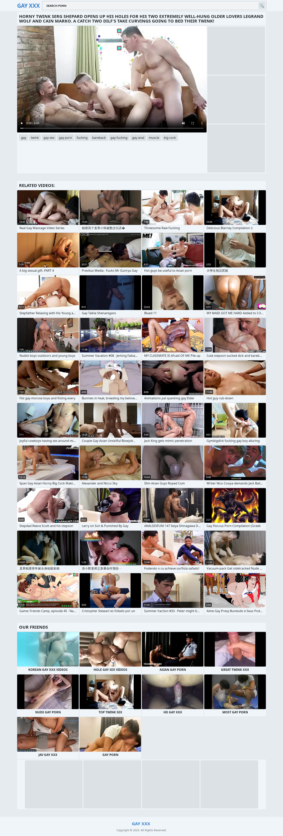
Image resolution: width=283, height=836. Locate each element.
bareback (99, 138)
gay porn (65, 138)
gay (23, 138)
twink (35, 138)
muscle (154, 138)
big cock (170, 138)
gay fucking (119, 138)
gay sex (49, 138)
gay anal (138, 138)
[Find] (262, 5)
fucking (82, 138)
